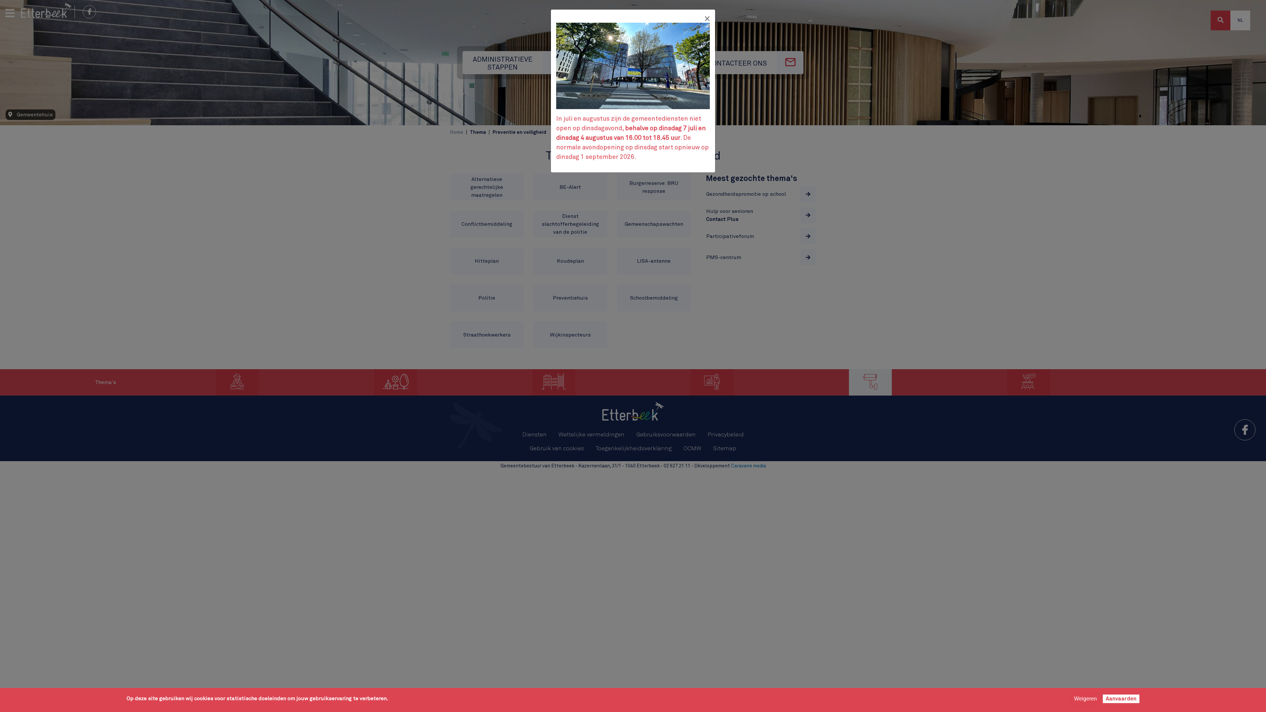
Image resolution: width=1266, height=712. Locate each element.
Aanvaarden (1121, 698)
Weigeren (1085, 698)
